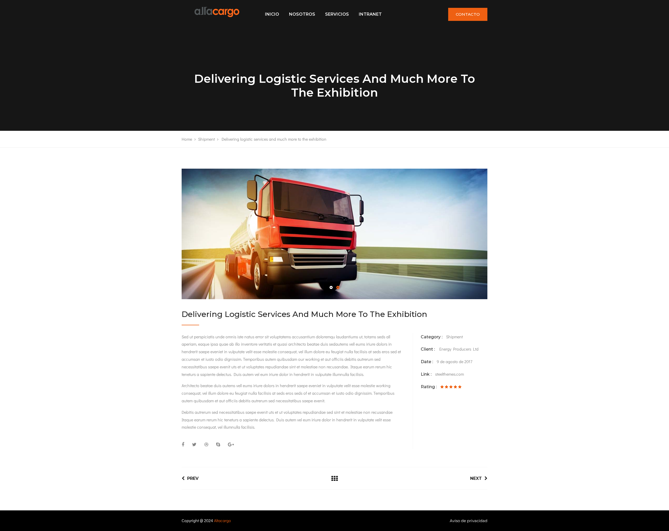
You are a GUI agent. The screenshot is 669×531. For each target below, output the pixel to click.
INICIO (272, 14)
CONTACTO (468, 14)
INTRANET (370, 14)
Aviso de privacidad (468, 520)
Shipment (454, 336)
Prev (193, 478)
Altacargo (222, 520)
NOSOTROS (302, 14)
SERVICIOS (337, 14)
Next (476, 478)
